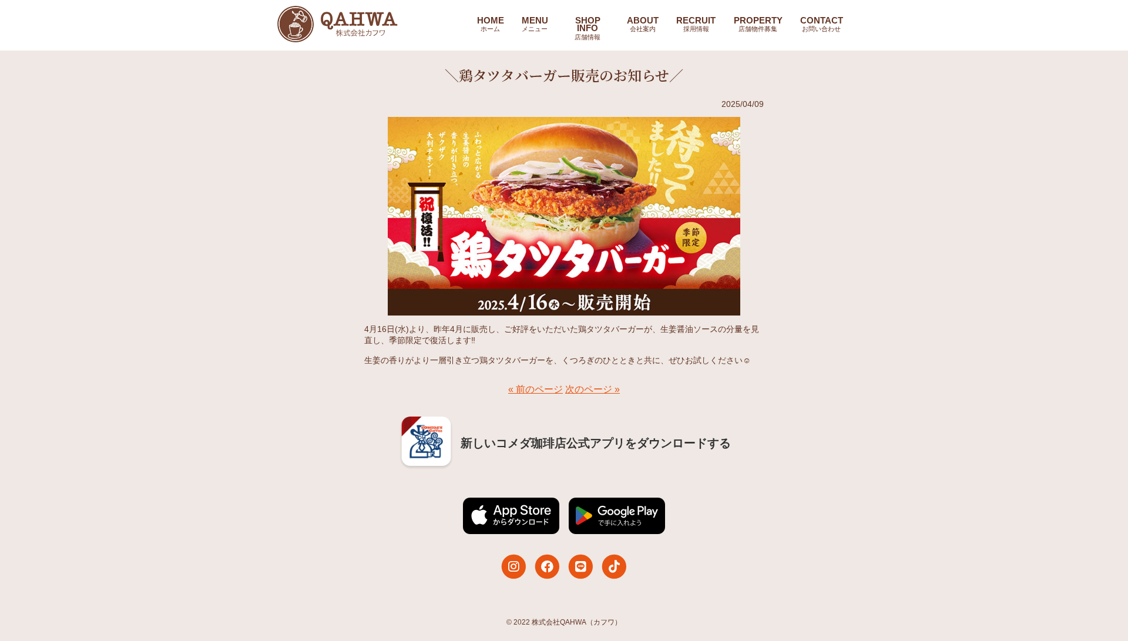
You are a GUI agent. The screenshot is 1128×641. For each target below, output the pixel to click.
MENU (535, 24)
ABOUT (643, 24)
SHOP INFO (587, 28)
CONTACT (821, 24)
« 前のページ (535, 389)
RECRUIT (696, 24)
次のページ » (592, 389)
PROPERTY (758, 24)
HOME (490, 24)
